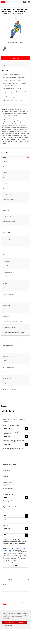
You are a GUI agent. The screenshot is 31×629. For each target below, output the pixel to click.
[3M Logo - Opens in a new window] (3, 2)
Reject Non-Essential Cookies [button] (9, 622)
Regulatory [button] (6, 589)
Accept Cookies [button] (22, 622)
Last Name (6, 476)
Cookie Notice (5, 618)
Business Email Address (10, 464)
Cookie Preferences (12, 604)
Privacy (13, 602)
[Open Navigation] (29, 2)
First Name (6, 470)
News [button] (4, 584)
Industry (5, 525)
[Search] (24, 2)
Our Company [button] (7, 579)
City (4, 519)
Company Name (8, 488)
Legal (9, 602)
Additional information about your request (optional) (13, 449)
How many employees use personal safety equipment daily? (13, 441)
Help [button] (3, 593)
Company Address (8, 501)
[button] (7, 625)
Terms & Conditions (20, 602)
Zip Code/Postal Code (9, 507)
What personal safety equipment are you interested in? (15, 432)
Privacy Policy (16, 548)
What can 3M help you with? (11, 425)
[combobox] (5, 485)
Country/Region (8, 494)
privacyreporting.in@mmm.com (12, 562)
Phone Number (7, 482)
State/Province (7, 513)
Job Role (5, 532)
